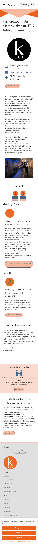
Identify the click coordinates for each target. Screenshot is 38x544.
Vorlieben (19, 537)
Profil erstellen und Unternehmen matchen (19, 264)
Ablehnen (19, 533)
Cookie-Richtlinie (10, 541)
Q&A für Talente (8, 480)
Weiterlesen (9, 433)
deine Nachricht (20, 453)
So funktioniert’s (13, 86)
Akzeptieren (19, 528)
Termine (6, 476)
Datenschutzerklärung (20, 541)
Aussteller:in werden (10, 491)
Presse (6, 503)
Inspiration (7, 488)
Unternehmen (8, 484)
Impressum (29, 541)
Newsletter (7, 507)
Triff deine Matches (14, 315)
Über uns (6, 499)
